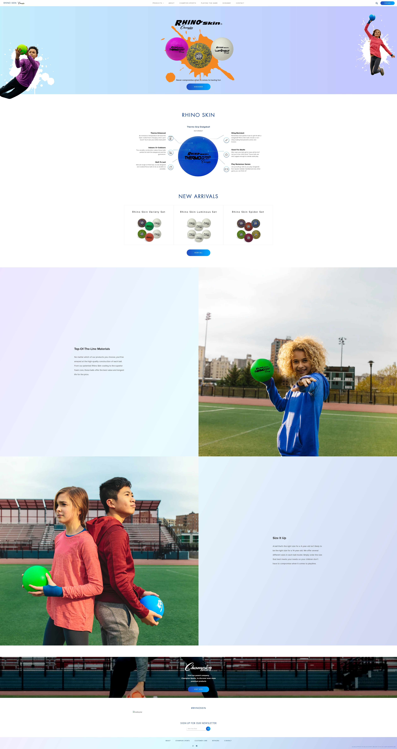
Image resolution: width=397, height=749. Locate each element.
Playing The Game (209, 3)
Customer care (201, 740)
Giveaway (227, 3)
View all (198, 253)
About (172, 3)
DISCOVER (198, 87)
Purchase (387, 3)
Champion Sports (187, 3)
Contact (240, 3)
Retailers (215, 740)
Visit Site (198, 689)
